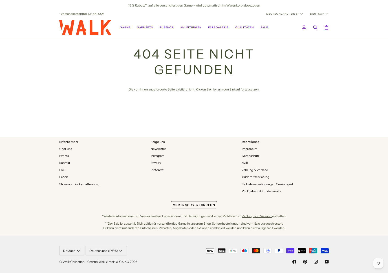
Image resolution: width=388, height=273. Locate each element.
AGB (245, 163)
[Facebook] (294, 262)
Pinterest (157, 170)
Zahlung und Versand (257, 216)
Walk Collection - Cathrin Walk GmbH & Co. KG (96, 262)
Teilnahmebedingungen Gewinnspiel (267, 184)
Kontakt (64, 163)
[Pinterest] (305, 262)
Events (64, 156)
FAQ (62, 170)
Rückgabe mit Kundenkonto (261, 191)
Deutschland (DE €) (282, 13)
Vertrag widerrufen (194, 205)
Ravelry (156, 163)
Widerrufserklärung (255, 177)
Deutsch (317, 13)
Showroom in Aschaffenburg (79, 184)
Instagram (158, 156)
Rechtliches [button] (250, 142)
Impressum (250, 149)
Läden (63, 177)
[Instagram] (316, 262)
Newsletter (158, 149)
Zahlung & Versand (255, 170)
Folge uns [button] (158, 142)
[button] (125, 27)
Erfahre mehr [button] (68, 142)
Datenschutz (251, 156)
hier (214, 89)
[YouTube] (327, 262)
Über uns (65, 149)
